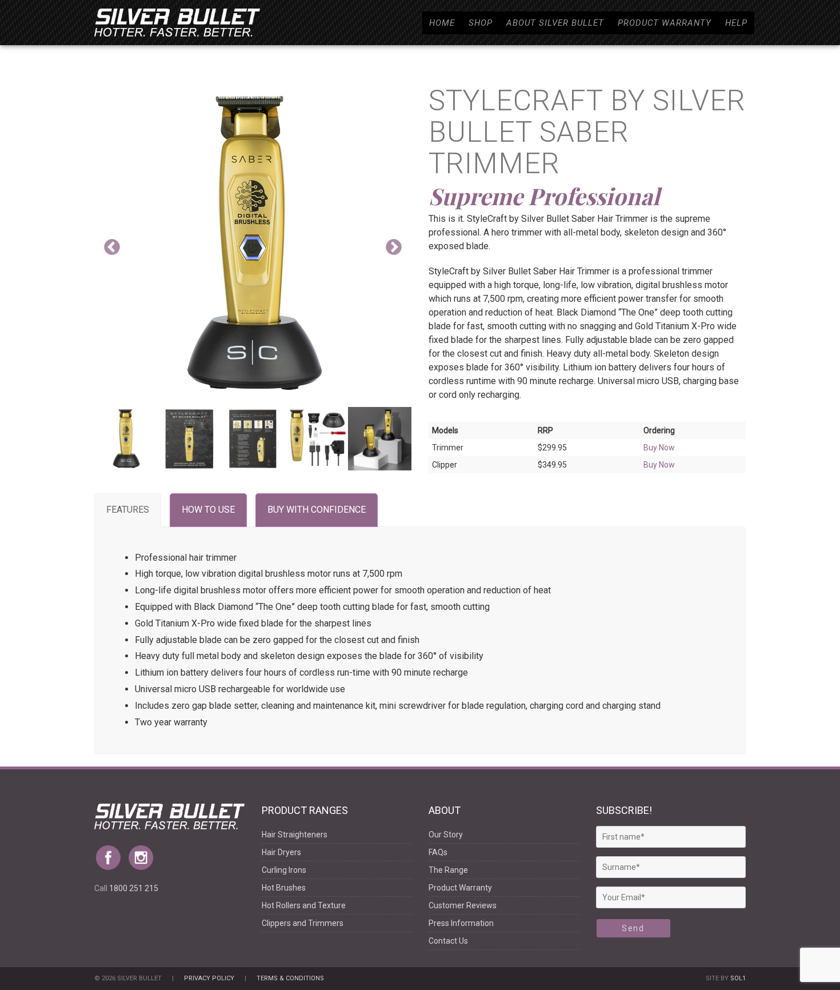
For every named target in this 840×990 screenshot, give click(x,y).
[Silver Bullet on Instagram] (144, 853)
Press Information (461, 923)
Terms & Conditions (290, 978)
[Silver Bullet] (177, 22)
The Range (448, 870)
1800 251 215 (133, 888)
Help (736, 23)
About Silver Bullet (555, 23)
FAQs (438, 852)
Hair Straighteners (294, 834)
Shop (481, 23)
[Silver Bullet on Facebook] (110, 853)
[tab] (127, 510)
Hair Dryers (281, 852)
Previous (112, 247)
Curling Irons (284, 870)
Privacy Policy (209, 978)
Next (394, 247)
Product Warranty (664, 23)
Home (442, 23)
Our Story (446, 834)
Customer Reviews (463, 905)
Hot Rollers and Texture (304, 905)
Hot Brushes (284, 887)
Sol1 (738, 978)
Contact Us (448, 940)
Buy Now (659, 447)
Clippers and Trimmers (302, 923)
